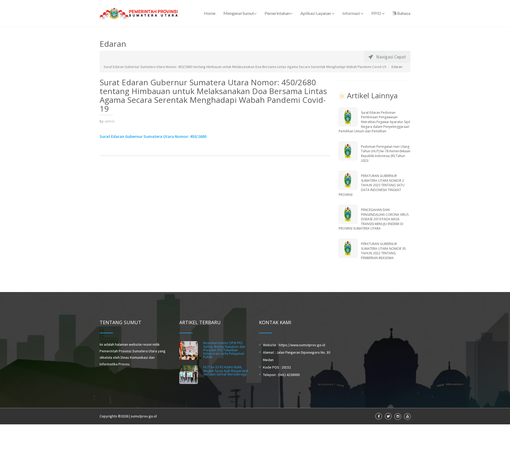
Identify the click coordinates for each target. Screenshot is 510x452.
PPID (376, 13)
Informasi (351, 13)
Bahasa (403, 13)
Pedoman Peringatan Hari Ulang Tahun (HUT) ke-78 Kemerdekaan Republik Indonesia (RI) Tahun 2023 (385, 153)
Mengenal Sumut (238, 13)
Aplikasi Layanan (316, 13)
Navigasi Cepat (389, 57)
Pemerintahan (277, 13)
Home (209, 13)
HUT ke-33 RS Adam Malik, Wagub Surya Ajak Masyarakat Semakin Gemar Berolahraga (225, 370)
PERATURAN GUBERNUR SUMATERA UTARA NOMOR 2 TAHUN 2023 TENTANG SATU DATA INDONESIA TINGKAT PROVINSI (372, 185)
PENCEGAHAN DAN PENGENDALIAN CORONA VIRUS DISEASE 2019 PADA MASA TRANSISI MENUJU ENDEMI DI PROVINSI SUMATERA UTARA (374, 219)
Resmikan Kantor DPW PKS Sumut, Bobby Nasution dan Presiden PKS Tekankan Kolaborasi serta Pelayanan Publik (224, 350)
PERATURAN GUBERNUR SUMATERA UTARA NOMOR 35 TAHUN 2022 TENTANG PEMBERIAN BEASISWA (383, 251)
